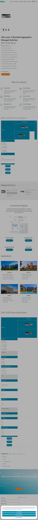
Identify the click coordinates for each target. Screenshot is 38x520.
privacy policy (26, 507)
